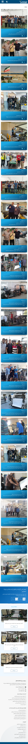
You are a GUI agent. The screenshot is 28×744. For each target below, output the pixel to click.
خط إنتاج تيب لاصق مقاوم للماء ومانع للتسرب (19, 717)
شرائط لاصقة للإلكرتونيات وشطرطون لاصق (20, 737)
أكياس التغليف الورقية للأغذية (21, 729)
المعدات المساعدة (23, 704)
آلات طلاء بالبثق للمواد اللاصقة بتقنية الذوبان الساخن (18, 698)
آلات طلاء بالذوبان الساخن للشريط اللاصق (19, 696)
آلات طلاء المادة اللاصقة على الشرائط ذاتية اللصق (19, 701)
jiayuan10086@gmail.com (20, 687)
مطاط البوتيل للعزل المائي (22, 736)
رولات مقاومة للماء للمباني (21, 732)
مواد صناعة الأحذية (22, 726)
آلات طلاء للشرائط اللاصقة (21, 694)
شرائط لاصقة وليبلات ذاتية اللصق (21, 724)
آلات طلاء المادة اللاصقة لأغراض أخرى (20, 703)
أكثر (24, 36)
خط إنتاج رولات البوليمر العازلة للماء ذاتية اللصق (19, 713)
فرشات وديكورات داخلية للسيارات (21, 727)
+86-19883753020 (21, 691)
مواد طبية (24, 731)
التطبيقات (24, 722)
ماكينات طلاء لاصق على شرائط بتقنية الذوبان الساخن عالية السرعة (16, 699)
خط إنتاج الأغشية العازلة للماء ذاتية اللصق (20, 715)
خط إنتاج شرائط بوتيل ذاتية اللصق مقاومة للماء (19, 718)
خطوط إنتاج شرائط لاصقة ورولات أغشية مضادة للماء (17, 708)
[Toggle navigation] (2, 2)
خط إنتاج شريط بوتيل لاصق (21, 710)
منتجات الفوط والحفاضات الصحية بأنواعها (19, 734)
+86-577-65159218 (21, 689)
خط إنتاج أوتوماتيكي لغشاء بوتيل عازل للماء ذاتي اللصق (18, 712)
